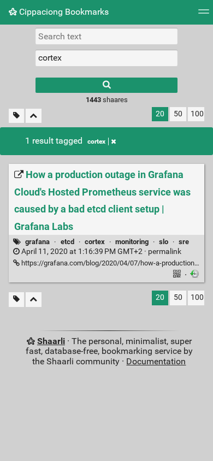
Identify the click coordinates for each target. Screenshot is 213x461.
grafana (37, 242)
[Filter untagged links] (16, 116)
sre (184, 242)
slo (163, 242)
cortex (96, 141)
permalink (100, 251)
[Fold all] (34, 116)
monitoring (132, 242)
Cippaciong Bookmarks (63, 12)
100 (197, 114)
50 (178, 114)
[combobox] (106, 58)
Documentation (156, 361)
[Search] (106, 85)
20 (160, 114)
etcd (67, 242)
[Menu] (203, 15)
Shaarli (51, 341)
